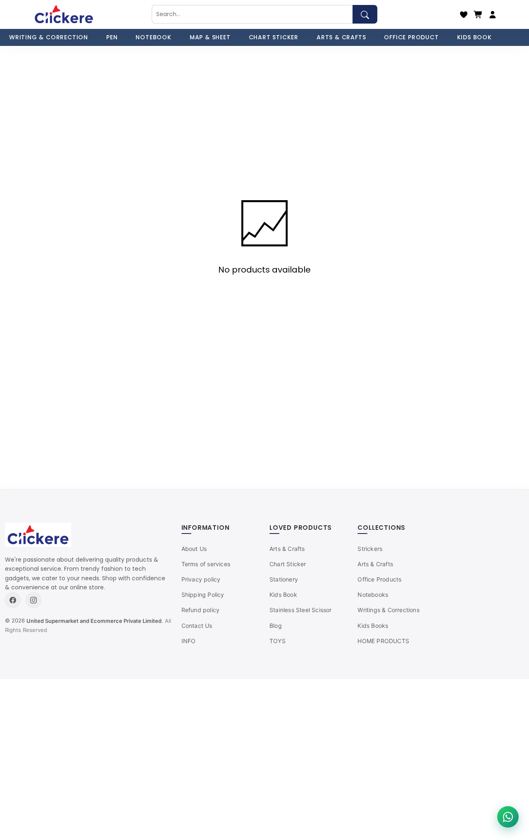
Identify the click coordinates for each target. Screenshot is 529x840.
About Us (194, 548)
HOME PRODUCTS (383, 640)
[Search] (365, 14)
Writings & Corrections (388, 609)
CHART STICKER (273, 37)
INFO (188, 640)
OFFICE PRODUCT (411, 37)
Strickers (369, 548)
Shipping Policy (202, 594)
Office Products (379, 579)
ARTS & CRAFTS (341, 37)
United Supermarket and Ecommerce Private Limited (94, 620)
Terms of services (205, 563)
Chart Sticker (287, 563)
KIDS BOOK (474, 37)
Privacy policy (201, 579)
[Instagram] (33, 600)
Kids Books (372, 625)
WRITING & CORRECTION (48, 37)
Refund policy (200, 609)
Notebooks (372, 594)
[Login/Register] (492, 14)
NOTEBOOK (153, 37)
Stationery (283, 579)
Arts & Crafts (287, 548)
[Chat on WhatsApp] (508, 817)
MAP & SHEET (210, 37)
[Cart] (478, 14)
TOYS (277, 640)
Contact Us (196, 625)
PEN (111, 37)
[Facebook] (13, 600)
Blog (275, 625)
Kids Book (283, 594)
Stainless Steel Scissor (300, 609)
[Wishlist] (464, 14)
